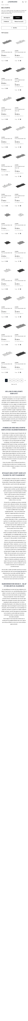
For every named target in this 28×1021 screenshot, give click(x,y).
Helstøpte (18, 17)
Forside (2, 4)
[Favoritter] (25, 2)
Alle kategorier (7, 17)
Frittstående (6, 21)
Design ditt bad (21, 571)
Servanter (7, 4)
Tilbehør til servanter (18, 21)
